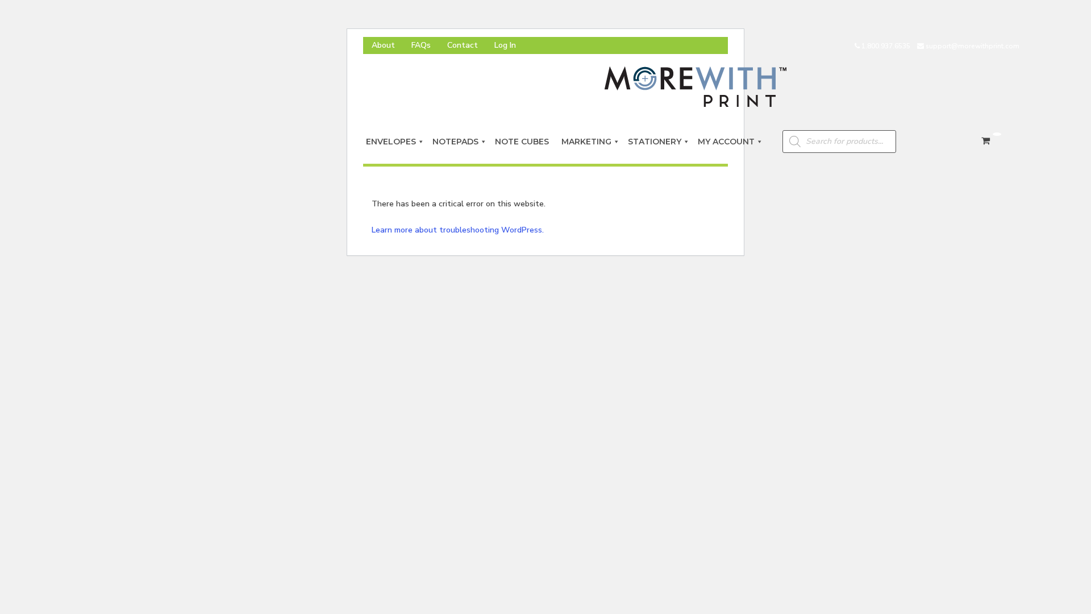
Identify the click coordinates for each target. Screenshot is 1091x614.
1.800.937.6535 (885, 46)
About (383, 45)
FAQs (421, 45)
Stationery (654, 141)
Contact (462, 45)
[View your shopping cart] (989, 141)
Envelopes (391, 141)
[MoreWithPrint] (695, 86)
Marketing (586, 141)
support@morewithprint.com (972, 46)
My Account (726, 141)
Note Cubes (524, 141)
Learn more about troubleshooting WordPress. (458, 230)
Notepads (455, 141)
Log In (505, 45)
